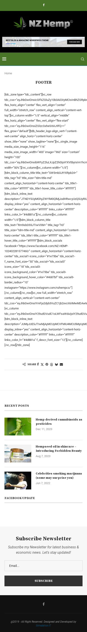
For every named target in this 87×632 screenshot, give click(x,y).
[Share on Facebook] (38, 364)
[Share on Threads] (51, 364)
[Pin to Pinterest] (47, 364)
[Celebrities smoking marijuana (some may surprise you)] (17, 480)
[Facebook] (43, 5)
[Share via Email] (61, 364)
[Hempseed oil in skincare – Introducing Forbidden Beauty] (17, 453)
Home (8, 73)
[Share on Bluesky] (56, 364)
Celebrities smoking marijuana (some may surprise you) (59, 476)
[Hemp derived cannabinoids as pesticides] (17, 426)
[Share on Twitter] (42, 364)
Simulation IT (43, 625)
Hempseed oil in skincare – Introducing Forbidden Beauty (59, 449)
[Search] (82, 59)
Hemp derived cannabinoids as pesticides (59, 422)
